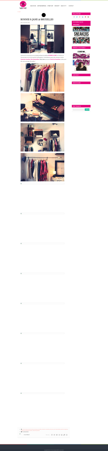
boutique (36, 429)
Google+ (19, 11)
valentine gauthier (36, 430)
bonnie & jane (25, 429)
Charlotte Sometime (55, 59)
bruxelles (39, 429)
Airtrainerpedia (41, 5)
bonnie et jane (31, 429)
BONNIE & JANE (52, 55)
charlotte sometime (46, 429)
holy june (51, 429)
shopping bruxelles (28, 430)
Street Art (50, 5)
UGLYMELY (27, 434)
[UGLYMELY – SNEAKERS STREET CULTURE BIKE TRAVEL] (23, 5)
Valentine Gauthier (25, 59)
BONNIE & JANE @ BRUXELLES (37, 19)
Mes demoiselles (35, 59)
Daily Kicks (33, 5)
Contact (71, 5)
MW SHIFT (57, 5)
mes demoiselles (57, 429)
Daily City (63, 5)
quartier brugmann (64, 429)
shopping (22, 430)
